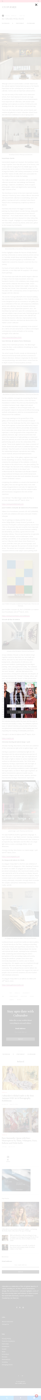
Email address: (20, 703)
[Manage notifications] (36, 1395)
